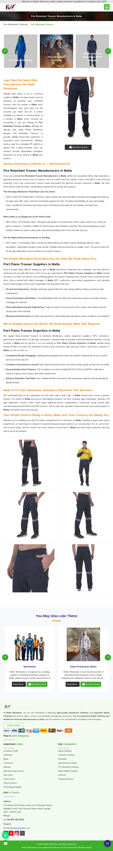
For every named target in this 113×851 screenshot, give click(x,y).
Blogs (5, 759)
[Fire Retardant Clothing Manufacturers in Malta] (83, 644)
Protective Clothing (66, 755)
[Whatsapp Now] (5, 835)
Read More (18, 684)
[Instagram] (16, 833)
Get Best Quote (79, 147)
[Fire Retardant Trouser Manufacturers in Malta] (78, 108)
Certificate (7, 755)
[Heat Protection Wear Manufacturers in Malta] (30, 644)
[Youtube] (11, 833)
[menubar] (107, 7)
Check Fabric (9, 779)
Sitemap (7, 767)
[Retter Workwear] (10, 7)
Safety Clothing (64, 751)
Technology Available (12, 787)
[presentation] (5, 51)
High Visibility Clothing (67, 771)
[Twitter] (22, 833)
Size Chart (8, 775)
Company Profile (10, 751)
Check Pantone (10, 783)
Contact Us (8, 763)
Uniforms (62, 775)
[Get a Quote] (5, 843)
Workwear (62, 759)
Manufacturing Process (13, 771)
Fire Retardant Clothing (15, 24)
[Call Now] (107, 843)
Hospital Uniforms (66, 779)
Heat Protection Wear (29, 666)
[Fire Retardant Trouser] (30, 463)
